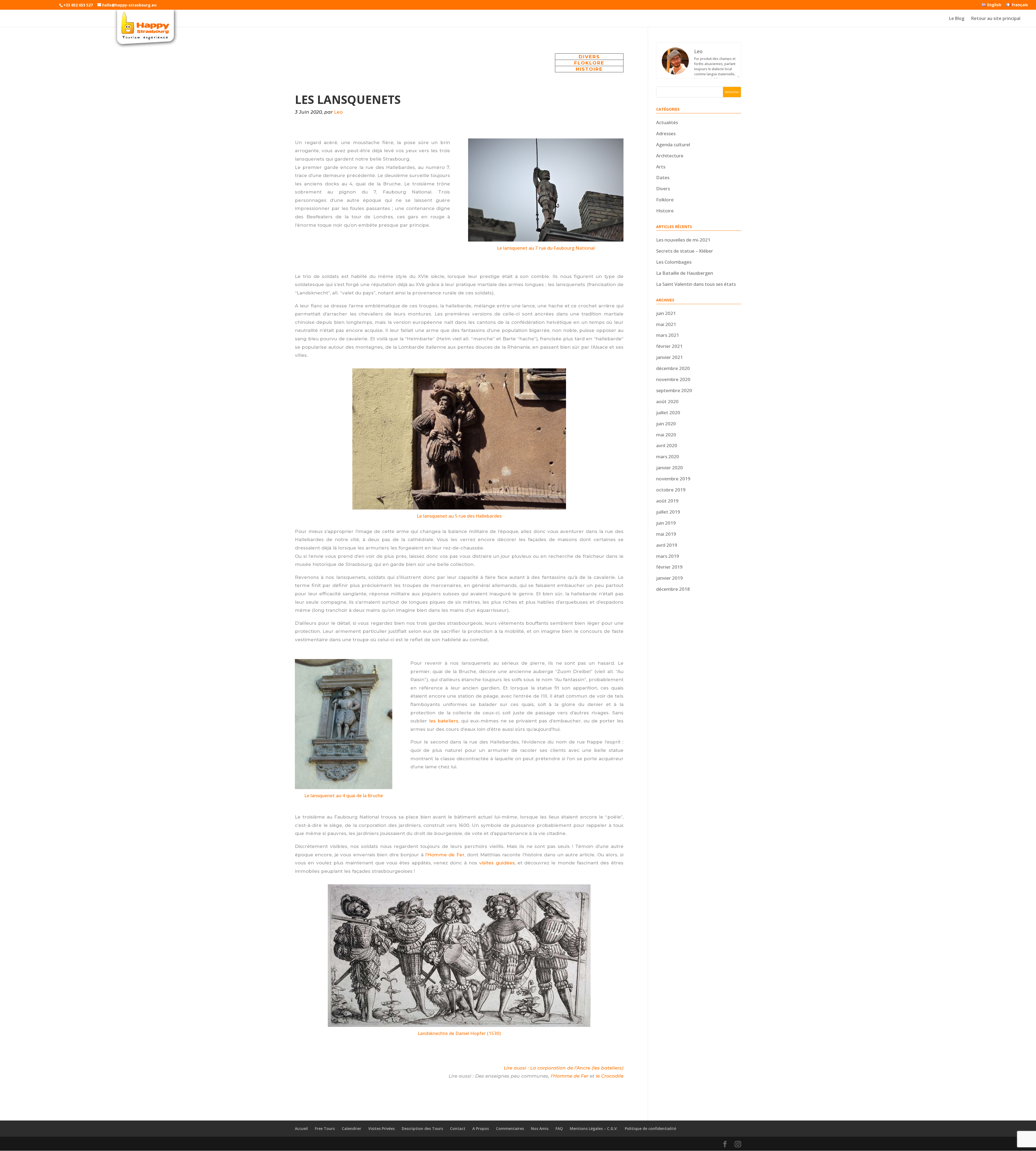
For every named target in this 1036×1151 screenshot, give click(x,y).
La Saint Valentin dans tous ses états (696, 284)
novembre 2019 (673, 479)
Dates (662, 177)
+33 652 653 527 (78, 5)
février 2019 (669, 567)
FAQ (559, 1128)
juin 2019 (666, 523)
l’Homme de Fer (445, 854)
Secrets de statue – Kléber (684, 251)
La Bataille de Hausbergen (684, 273)
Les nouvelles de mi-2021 (683, 240)
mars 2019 (667, 556)
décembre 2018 (673, 589)
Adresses (666, 133)
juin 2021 (666, 313)
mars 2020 (667, 456)
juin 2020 (666, 423)
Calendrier (351, 1128)
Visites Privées (381, 1128)
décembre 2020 (673, 368)
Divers (589, 56)
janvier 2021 (669, 357)
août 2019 (667, 501)
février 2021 (669, 346)
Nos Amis (539, 1128)
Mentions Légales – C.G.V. (594, 1128)
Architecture (669, 155)
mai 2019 (666, 534)
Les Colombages (673, 262)
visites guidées (496, 862)
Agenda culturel (673, 144)
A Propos (480, 1128)
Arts (660, 167)
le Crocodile (609, 1076)
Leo (338, 112)
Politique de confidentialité (650, 1128)
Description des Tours (422, 1128)
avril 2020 (666, 445)
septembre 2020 (674, 390)
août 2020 (667, 401)
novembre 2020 (673, 379)
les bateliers (443, 721)
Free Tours (325, 1128)
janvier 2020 (669, 467)
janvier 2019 (669, 578)
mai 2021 (666, 324)
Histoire (589, 69)
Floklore (589, 63)
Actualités (667, 122)
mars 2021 (667, 335)
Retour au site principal (995, 18)
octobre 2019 (671, 490)
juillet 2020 (668, 412)
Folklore (665, 199)
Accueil (301, 1128)
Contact (457, 1128)
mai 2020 (666, 435)
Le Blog (956, 18)
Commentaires (510, 1128)
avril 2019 (666, 545)
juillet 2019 (668, 512)
